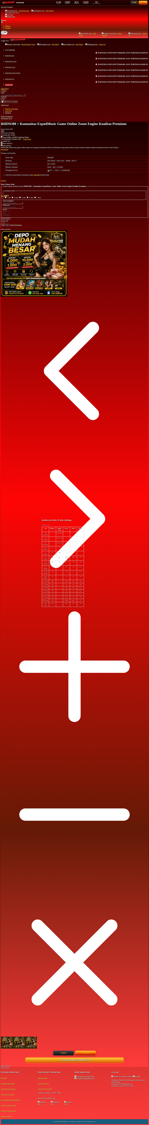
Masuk (4, 91)
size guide (4, 196)
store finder (79, 44)
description (4, 149)
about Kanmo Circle (28, 44)
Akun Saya (5, 88)
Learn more (27, 139)
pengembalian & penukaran (10, 1100)
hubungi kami (42, 1078)
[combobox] (13, 95)
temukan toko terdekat (8, 1111)
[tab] (74, 150)
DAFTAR (143, 2)
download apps (23, 11)
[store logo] (17, 41)
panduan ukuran (6, 1116)
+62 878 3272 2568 (44, 1089)
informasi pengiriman (8, 1089)
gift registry (49, 11)
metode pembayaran (8, 1084)
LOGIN (134, 2)
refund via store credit (8, 1105)
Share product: (6, 229)
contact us (102, 44)
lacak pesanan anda (7, 1095)
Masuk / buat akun (11, 109)
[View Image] (7, 1048)
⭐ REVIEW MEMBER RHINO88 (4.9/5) (74, 1060)
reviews (3, 181)
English (7, 28)
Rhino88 (37, 175)
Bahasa (7, 26)
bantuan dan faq (43, 1084)
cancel (4, 97)
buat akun (8, 111)
